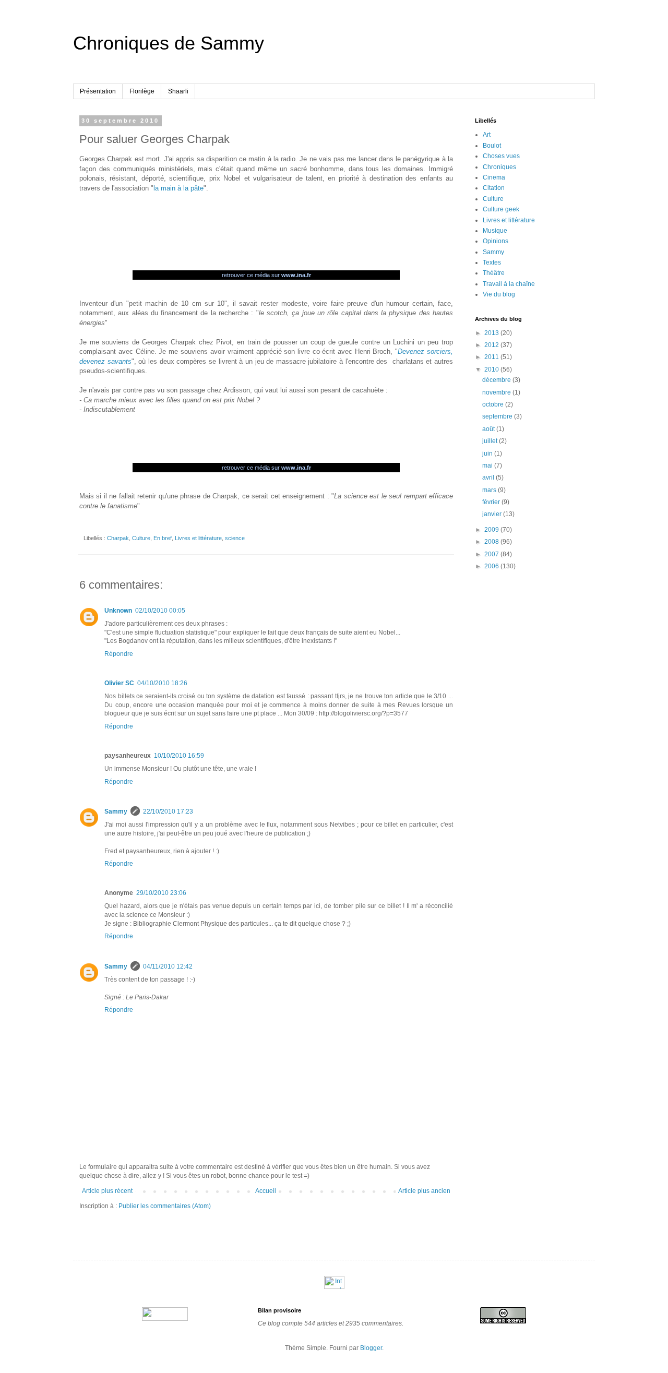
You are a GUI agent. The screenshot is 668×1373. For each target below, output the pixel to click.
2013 (492, 333)
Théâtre (494, 273)
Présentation (98, 91)
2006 (492, 566)
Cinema (494, 177)
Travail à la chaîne (509, 284)
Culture (141, 538)
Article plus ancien (424, 1191)
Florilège (141, 91)
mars (490, 490)
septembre (498, 416)
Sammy (115, 811)
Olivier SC (119, 683)
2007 (492, 554)
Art (487, 134)
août (489, 429)
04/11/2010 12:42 (168, 966)
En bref (162, 538)
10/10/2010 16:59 (179, 755)
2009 (492, 529)
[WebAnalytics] (334, 1287)
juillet (490, 441)
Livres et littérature (198, 538)
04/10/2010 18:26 (162, 683)
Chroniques (499, 167)
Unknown (118, 610)
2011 (492, 357)
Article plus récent (107, 1191)
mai (488, 465)
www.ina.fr (296, 275)
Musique (495, 230)
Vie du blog (499, 294)
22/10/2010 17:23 (168, 811)
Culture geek (501, 209)
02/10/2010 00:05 (160, 610)
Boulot (492, 145)
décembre (497, 380)
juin (488, 453)
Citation (494, 188)
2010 (492, 369)
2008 (492, 541)
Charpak (118, 538)
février (492, 502)
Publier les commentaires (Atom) (164, 1206)
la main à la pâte (178, 188)
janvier (492, 514)
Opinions (495, 241)
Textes (492, 262)
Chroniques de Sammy (168, 43)
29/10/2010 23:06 (161, 893)
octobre (493, 404)
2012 (492, 345)
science (235, 538)
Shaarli (178, 91)
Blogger (371, 1348)
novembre (497, 392)
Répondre (118, 654)
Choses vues (501, 156)
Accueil (265, 1191)
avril (489, 477)
